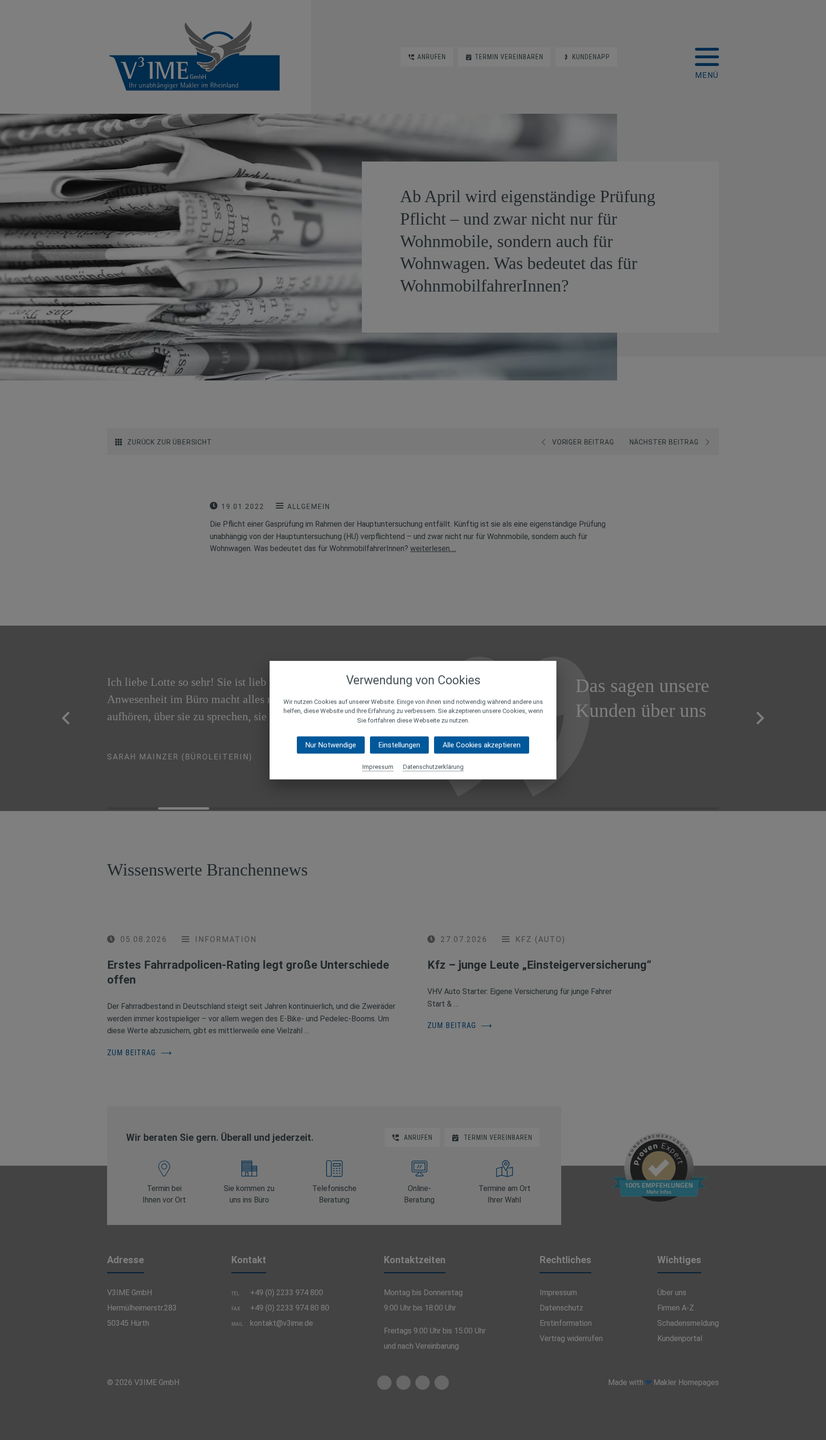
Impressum (377, 766)
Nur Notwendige (330, 745)
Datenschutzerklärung (433, 766)
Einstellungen (399, 745)
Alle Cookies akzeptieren (482, 745)
